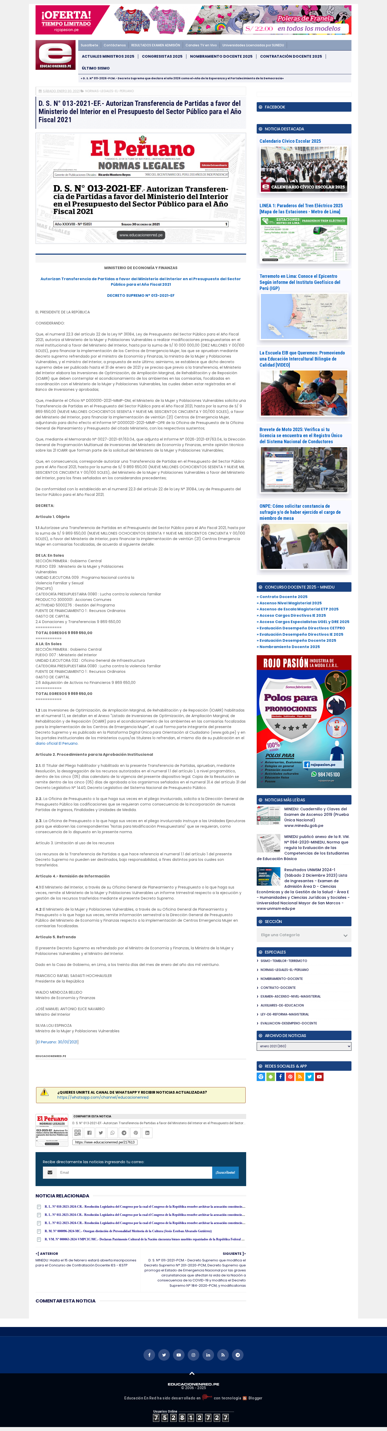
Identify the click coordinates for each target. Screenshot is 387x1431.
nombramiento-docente (282, 978)
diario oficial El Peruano (57, 743)
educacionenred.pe (51, 1056)
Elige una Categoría (280, 934)
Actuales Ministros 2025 (108, 56)
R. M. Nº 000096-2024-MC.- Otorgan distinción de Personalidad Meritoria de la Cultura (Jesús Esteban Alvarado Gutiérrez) (128, 1231)
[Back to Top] (192, 1373)
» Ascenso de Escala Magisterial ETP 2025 (298, 609)
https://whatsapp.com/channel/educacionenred (102, 1097)
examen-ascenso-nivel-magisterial (291, 996)
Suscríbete (89, 45)
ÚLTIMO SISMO (96, 68)
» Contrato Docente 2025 (282, 596)
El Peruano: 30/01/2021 (57, 1042)
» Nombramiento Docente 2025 (288, 646)
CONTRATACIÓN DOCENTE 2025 (291, 56)
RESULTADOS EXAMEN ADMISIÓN (155, 45)
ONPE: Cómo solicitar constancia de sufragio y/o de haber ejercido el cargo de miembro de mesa (300, 512)
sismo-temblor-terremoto (284, 961)
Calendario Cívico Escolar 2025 (290, 141)
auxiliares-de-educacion (282, 1005)
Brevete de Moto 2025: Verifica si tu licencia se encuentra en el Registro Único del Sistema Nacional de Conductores (301, 435)
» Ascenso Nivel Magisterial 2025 (289, 603)
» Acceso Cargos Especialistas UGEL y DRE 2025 (303, 621)
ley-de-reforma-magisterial (285, 1014)
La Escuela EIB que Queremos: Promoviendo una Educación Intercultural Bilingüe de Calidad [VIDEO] (302, 359)
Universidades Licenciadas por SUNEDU (253, 45)
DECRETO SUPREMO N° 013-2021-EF (141, 295)
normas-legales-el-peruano (109, 91)
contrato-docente (278, 987)
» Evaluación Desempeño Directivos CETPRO (301, 628)
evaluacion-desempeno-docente (289, 1023)
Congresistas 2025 (162, 56)
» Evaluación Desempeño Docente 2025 (296, 640)
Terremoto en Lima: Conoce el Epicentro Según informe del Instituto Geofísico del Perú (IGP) (300, 282)
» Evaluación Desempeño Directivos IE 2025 (300, 634)
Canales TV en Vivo (201, 45)
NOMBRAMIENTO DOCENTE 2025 (221, 56)
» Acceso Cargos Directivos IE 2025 (291, 615)
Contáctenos (115, 45)
